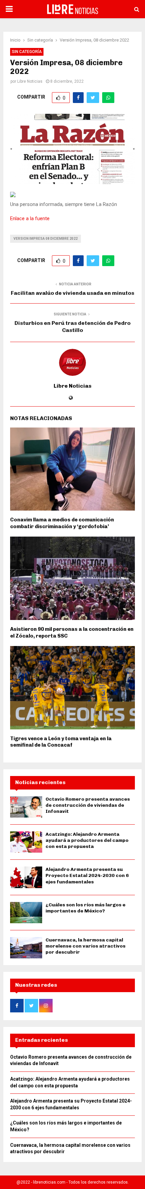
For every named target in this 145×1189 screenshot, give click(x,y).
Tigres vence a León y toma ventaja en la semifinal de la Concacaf (61, 741)
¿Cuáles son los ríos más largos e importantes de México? (85, 908)
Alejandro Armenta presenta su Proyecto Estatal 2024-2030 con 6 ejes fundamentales (87, 875)
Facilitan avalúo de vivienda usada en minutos (72, 293)
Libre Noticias (29, 81)
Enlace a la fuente (30, 218)
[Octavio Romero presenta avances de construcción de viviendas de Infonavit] (26, 807)
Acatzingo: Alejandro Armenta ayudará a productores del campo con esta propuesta (87, 840)
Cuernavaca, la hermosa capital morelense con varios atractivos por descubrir (85, 946)
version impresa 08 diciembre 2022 (45, 238)
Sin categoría (27, 51)
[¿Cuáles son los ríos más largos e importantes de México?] (26, 912)
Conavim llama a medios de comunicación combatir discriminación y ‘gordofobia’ (62, 523)
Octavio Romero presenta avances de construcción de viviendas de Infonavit (88, 805)
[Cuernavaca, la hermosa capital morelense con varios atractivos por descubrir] (26, 947)
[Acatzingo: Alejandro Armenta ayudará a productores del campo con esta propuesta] (26, 842)
